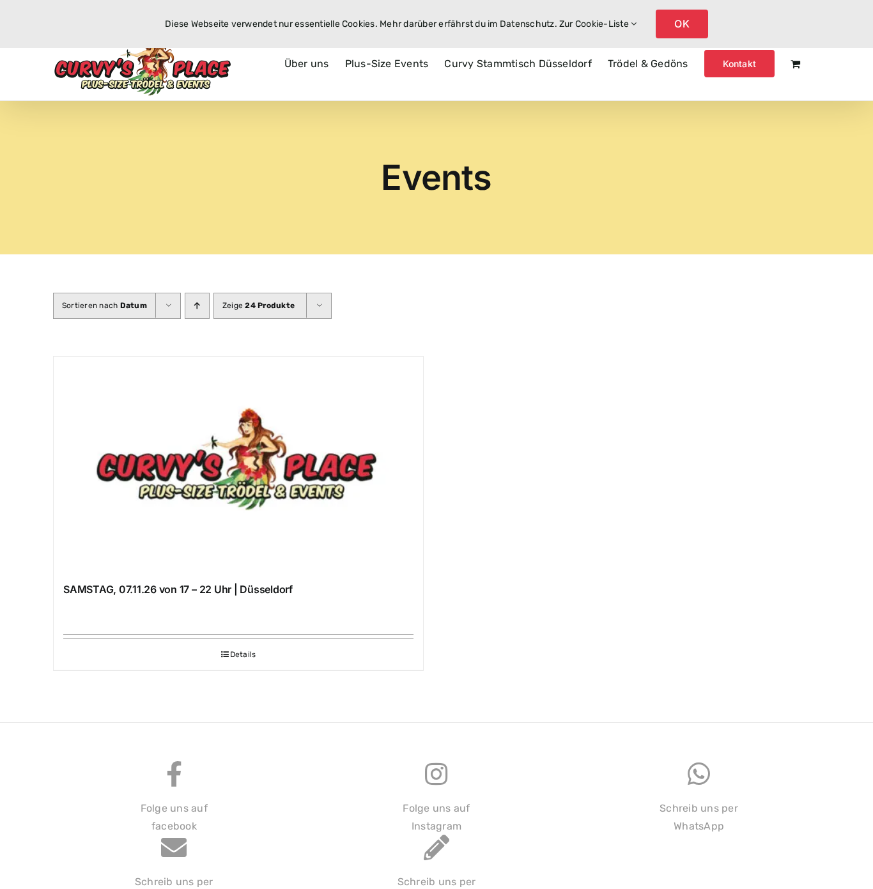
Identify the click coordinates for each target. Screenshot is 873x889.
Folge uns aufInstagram (436, 817)
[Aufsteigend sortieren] (197, 306)
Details (243, 654)
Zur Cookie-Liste (595, 24)
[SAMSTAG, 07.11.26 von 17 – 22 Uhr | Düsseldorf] (238, 464)
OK (681, 23)
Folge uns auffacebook (174, 817)
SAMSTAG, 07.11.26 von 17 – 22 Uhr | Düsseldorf (178, 589)
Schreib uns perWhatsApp (699, 817)
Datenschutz (527, 24)
